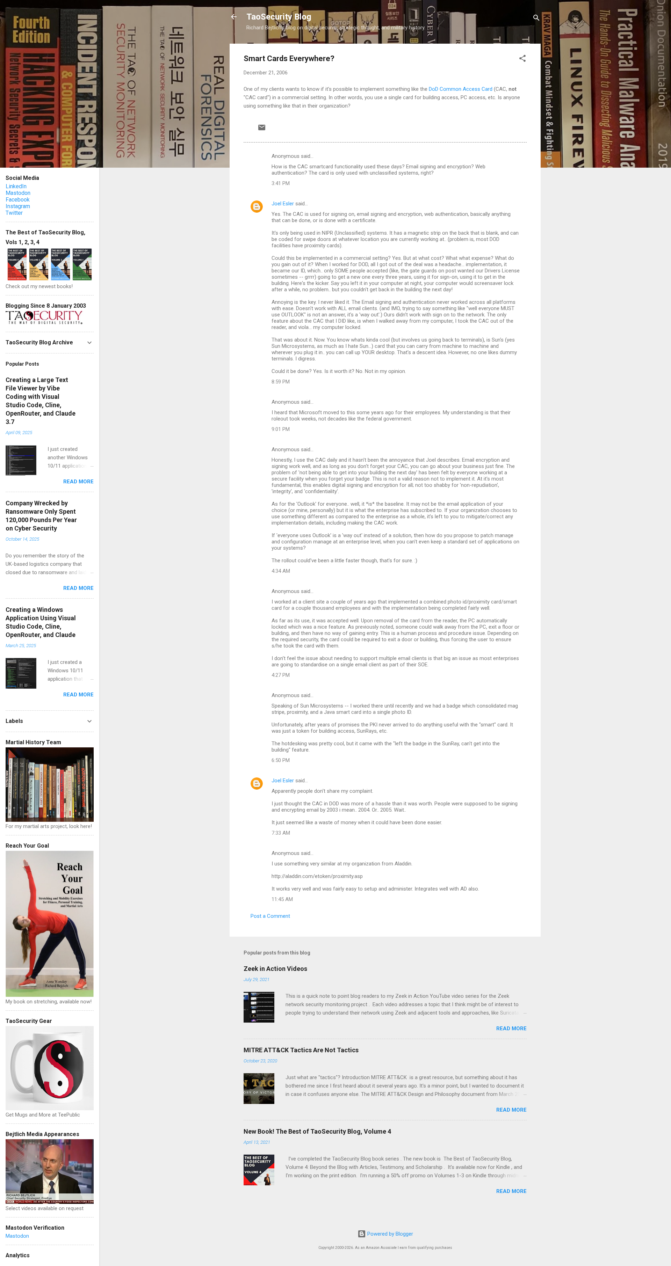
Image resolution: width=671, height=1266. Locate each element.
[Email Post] (262, 130)
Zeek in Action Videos (275, 968)
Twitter (14, 213)
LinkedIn (16, 186)
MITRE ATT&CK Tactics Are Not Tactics (301, 1050)
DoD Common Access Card (460, 89)
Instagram (18, 206)
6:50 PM (281, 760)
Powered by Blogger (389, 1234)
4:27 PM (281, 675)
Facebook (18, 199)
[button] (522, 59)
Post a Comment (270, 916)
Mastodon (18, 193)
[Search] (536, 19)
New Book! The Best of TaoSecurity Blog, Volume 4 (317, 1131)
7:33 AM (281, 833)
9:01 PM (281, 429)
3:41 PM (281, 183)
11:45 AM (282, 899)
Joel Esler (283, 203)
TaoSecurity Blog (278, 17)
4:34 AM (281, 571)
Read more (511, 1028)
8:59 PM (281, 382)
